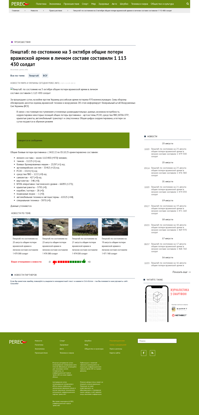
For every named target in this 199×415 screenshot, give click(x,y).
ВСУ (45, 75)
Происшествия (71, 3)
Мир (93, 3)
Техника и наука (139, 3)
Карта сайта (115, 353)
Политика (41, 3)
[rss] (152, 353)
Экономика (55, 3)
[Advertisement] (166, 86)
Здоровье (104, 3)
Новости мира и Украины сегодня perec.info (34, 83)
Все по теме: (18, 75)
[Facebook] (143, 353)
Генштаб (34, 75)
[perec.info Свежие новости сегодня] (20, 5)
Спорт (85, 3)
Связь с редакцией (118, 345)
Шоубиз (124, 3)
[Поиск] (187, 3)
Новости (34, 10)
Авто (114, 3)
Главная (15, 10)
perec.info (23, 69)
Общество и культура (162, 3)
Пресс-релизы (116, 349)
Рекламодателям (117, 340)
